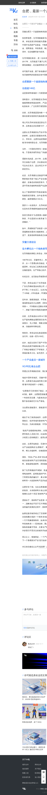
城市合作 (25, 764)
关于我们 (38, 768)
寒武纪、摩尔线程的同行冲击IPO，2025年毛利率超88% (33, 698)
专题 (16, 40)
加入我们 (38, 777)
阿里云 (42, 789)
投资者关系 (26, 777)
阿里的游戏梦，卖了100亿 (32, 722)
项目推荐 (25, 768)
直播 (16, 31)
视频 (16, 35)
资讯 (16, 27)
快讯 (16, 23)
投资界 (24, 17)
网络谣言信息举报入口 (30, 783)
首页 (16, 19)
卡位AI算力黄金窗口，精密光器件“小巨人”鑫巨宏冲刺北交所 (33, 748)
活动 (16, 44)
